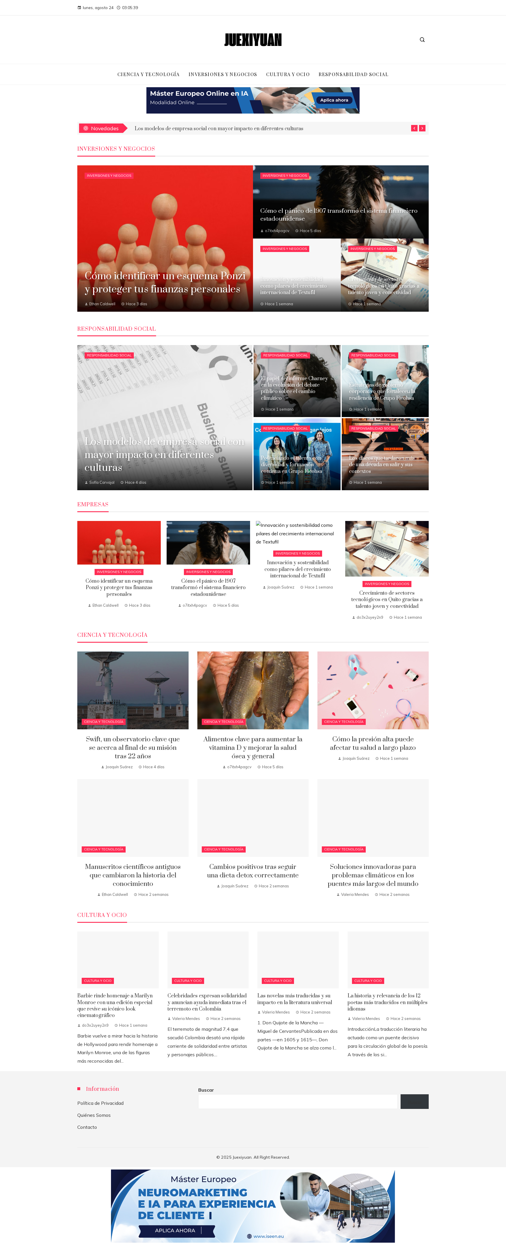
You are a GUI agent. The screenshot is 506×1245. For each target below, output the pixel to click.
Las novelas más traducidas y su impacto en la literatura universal (294, 999)
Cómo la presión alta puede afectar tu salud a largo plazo (373, 743)
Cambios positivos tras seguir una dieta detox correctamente (253, 871)
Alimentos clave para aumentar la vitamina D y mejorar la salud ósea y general (253, 748)
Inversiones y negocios (109, 176)
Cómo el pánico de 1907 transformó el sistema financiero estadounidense (208, 588)
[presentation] (414, 128)
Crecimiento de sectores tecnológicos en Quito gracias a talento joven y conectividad (387, 600)
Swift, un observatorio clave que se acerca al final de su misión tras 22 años (220, 128)
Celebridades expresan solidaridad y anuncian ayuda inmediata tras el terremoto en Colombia (207, 1002)
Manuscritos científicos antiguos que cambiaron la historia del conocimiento (133, 875)
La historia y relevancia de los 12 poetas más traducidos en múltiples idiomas (388, 1002)
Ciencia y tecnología (103, 722)
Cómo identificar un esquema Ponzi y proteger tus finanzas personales (119, 588)
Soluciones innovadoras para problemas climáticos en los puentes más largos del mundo (373, 875)
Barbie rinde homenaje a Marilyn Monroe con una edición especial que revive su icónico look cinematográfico (115, 1006)
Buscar (206, 1090)
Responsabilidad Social (109, 355)
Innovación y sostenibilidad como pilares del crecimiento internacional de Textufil (297, 569)
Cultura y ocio (98, 981)
